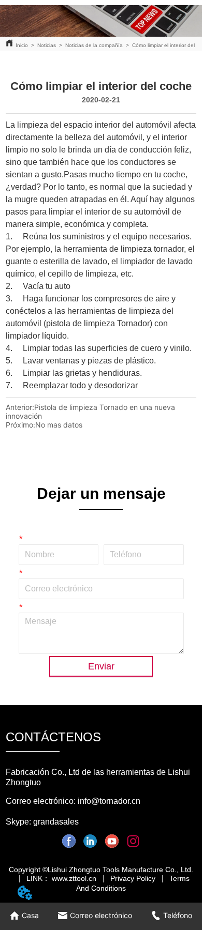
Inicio (22, 45)
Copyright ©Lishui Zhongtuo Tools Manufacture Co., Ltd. (101, 869)
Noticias (46, 45)
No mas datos (58, 424)
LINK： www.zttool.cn (61, 878)
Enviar (101, 666)
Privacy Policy (132, 878)
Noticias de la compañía (94, 45)
